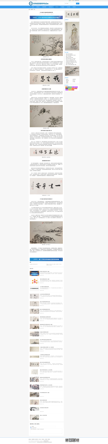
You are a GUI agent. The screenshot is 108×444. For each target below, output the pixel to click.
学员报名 (67, 81)
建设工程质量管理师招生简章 (45, 301)
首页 (29, 9)
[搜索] (77, 3)
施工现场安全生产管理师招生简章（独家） (71, 62)
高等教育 (76, 88)
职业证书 (67, 88)
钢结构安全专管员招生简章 (69, 57)
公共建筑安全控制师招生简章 (45, 354)
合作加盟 (74, 81)
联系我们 (67, 82)
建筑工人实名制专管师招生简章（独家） (71, 64)
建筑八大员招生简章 (43, 415)
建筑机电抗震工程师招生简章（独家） (46, 324)
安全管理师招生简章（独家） (45, 392)
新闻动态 (67, 79)
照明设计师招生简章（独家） (45, 271)
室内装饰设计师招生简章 (44, 407)
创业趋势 (70, 88)
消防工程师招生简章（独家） (45, 279)
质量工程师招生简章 (43, 400)
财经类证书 (67, 80)
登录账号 (35, 427)
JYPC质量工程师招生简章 (44, 286)
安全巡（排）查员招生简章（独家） (70, 59)
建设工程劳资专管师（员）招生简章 (46, 369)
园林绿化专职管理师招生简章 (45, 377)
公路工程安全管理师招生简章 (45, 294)
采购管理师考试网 (77, 0)
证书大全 (74, 80)
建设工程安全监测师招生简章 (45, 362)
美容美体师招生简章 (34, 264)
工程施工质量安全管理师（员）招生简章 (47, 347)
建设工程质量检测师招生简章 (45, 309)
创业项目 (73, 88)
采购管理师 (74, 79)
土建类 (32, 9)
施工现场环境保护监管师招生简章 (45, 339)
